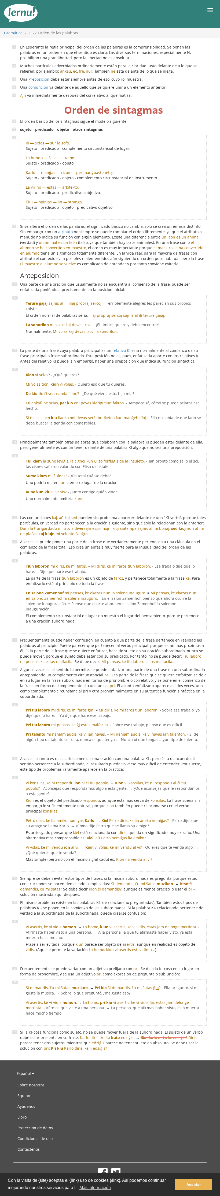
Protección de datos (35, 1127)
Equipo (23, 1095)
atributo (65, 231)
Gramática (14, 32)
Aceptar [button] (193, 1184)
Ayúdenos (26, 1106)
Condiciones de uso (35, 1138)
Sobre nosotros (31, 1084)
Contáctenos (28, 1149)
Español (24, 1073)
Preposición (38, 79)
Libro (22, 1117)
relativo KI (121, 350)
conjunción (38, 87)
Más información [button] (95, 1187)
